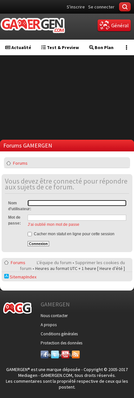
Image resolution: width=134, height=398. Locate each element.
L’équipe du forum (54, 262)
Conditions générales (59, 334)
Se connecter (101, 7)
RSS (75, 355)
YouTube (65, 355)
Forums (20, 163)
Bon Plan (104, 47)
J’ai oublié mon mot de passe (53, 224)
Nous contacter (54, 315)
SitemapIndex (22, 277)
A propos (49, 324)
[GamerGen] (32, 25)
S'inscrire (76, 7)
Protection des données (61, 343)
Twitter (55, 355)
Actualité (20, 47)
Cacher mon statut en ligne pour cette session (73, 234)
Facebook (44, 355)
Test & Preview (62, 47)
